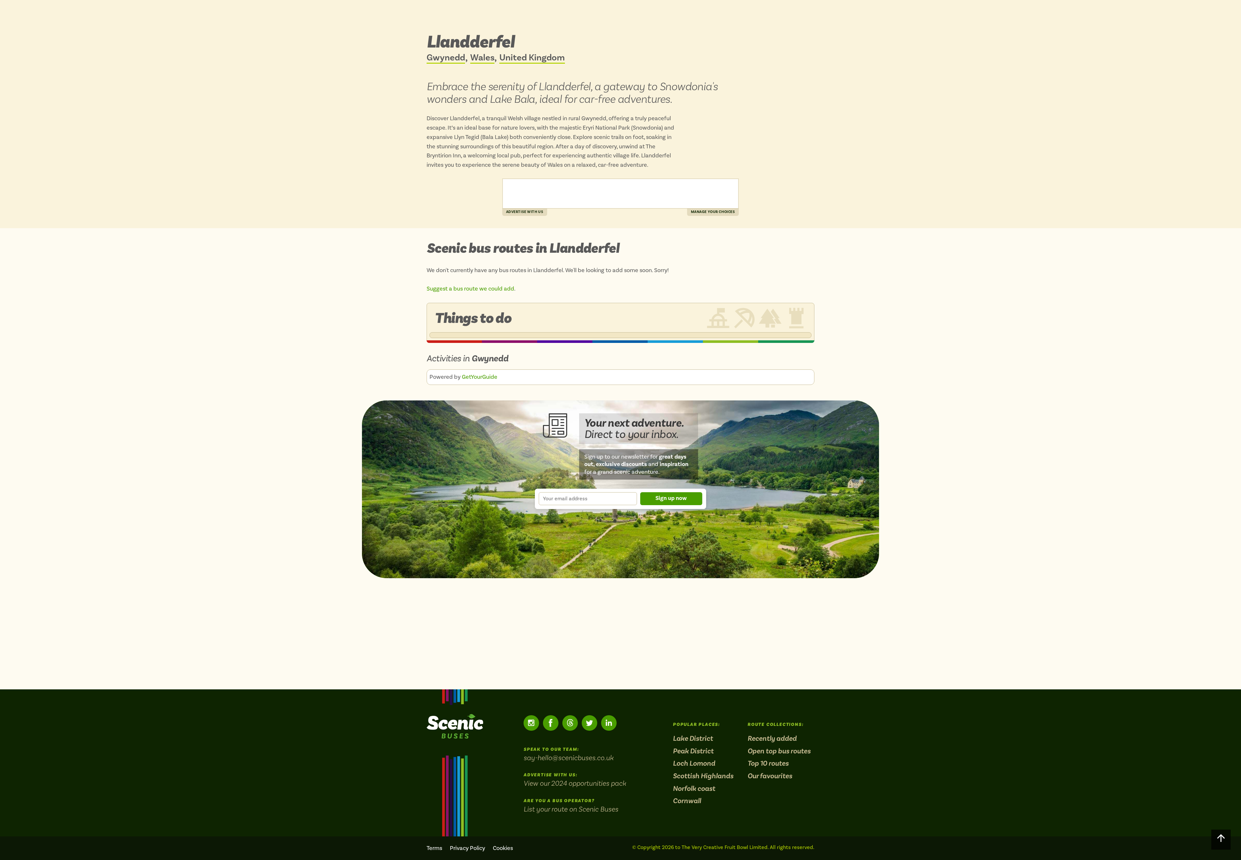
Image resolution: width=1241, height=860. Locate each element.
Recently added (772, 739)
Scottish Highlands (703, 776)
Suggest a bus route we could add (470, 288)
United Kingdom (532, 58)
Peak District (693, 751)
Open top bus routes (779, 751)
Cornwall (687, 801)
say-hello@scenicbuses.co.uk (568, 757)
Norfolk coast (694, 789)
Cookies (503, 848)
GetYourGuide (479, 377)
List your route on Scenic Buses (571, 809)
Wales (482, 58)
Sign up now (671, 498)
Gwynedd (446, 58)
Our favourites (770, 776)
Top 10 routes (768, 763)
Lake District (693, 739)
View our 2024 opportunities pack (575, 783)
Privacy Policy (467, 848)
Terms (434, 848)
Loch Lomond (694, 763)
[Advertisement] (620, 193)
